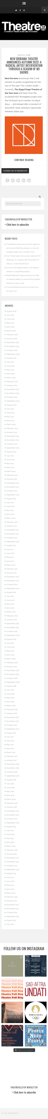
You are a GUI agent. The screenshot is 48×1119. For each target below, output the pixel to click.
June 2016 (10, 788)
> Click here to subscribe (17, 224)
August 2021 (11, 545)
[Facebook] (20, 10)
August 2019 (11, 639)
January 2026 (11, 339)
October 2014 (11, 866)
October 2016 (11, 772)
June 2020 (10, 600)
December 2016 (12, 764)
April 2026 (10, 327)
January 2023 (11, 479)
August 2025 (11, 358)
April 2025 (10, 374)
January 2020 (11, 620)
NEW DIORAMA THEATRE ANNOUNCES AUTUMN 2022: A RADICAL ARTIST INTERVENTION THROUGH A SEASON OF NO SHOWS (24, 65)
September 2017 (12, 729)
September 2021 (12, 542)
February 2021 (11, 569)
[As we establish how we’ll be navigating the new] (12, 989)
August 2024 (11, 405)
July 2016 (10, 784)
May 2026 (10, 323)
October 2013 (11, 912)
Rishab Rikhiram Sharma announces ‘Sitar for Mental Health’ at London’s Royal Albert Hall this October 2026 (23, 279)
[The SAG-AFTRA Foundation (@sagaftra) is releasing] (36, 989)
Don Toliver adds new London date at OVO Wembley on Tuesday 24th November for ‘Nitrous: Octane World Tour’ (23, 260)
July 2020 (10, 596)
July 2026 (10, 315)
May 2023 (10, 463)
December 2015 (12, 811)
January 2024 (11, 432)
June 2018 (10, 694)
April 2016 (10, 795)
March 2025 (11, 378)
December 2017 (12, 717)
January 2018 (11, 713)
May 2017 (10, 745)
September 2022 (12, 495)
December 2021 (12, 530)
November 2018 (12, 674)
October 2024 (11, 397)
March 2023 (11, 471)
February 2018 (12, 709)
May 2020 (10, 604)
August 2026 (11, 311)
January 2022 (11, 526)
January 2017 (11, 760)
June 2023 (10, 460)
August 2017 (11, 733)
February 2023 (12, 475)
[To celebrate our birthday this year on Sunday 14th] (12, 1035)
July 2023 (10, 456)
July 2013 (10, 924)
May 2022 (10, 510)
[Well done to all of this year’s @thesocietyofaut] (36, 1035)
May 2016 (10, 791)
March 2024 (11, 424)
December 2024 (12, 389)
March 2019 (11, 659)
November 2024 (12, 393)
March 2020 (11, 612)
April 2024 (10, 421)
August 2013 (11, 920)
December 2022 (12, 483)
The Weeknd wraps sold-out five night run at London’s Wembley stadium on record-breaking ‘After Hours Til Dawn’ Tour (23, 248)
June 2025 (10, 366)
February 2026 (12, 335)
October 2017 (11, 725)
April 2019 (10, 655)
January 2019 (11, 667)
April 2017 (10, 749)
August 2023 (11, 452)
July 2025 (10, 362)
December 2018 (12, 670)
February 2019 (12, 663)
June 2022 (10, 506)
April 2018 (10, 702)
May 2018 (10, 698)
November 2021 (12, 534)
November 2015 (12, 815)
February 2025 (12, 382)
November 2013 (12, 909)
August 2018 (11, 686)
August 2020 (11, 592)
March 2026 (11, 331)
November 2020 (12, 581)
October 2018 (11, 678)
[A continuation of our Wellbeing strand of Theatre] (36, 966)
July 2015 (10, 831)
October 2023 (11, 444)
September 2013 (12, 916)
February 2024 (12, 428)
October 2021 (11, 538)
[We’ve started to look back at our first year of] (12, 1012)
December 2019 (12, 624)
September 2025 (12, 354)
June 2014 (10, 881)
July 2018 (10, 690)
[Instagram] (24, 10)
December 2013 (12, 905)
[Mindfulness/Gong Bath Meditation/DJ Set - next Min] (12, 966)
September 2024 (13, 401)
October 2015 (11, 819)
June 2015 (10, 834)
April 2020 (10, 608)
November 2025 (12, 346)
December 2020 (12, 577)
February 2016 (12, 803)
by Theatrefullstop (21, 171)
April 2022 (10, 514)
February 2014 (12, 897)
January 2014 (11, 901)
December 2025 (12, 342)
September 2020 (13, 588)
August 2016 (11, 780)
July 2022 (10, 503)
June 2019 (10, 647)
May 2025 (10, 370)
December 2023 (12, 436)
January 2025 (11, 385)
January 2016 (11, 807)
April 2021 (10, 561)
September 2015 (12, 823)
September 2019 (12, 635)
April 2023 (10, 467)
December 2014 (12, 858)
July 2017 (10, 737)
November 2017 (12, 721)
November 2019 (12, 628)
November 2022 (12, 487)
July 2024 (10, 409)
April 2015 (10, 842)
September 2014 (12, 870)
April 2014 (10, 889)
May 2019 (10, 651)
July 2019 (10, 643)
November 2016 (12, 768)
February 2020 (12, 616)
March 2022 (11, 518)
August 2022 (11, 499)
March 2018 (10, 706)
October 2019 (11, 631)
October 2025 (11, 350)
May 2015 (10, 838)
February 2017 (11, 756)
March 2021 (10, 565)
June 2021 (10, 553)
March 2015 (10, 846)
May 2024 (10, 417)
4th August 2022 (8, 171)
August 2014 (11, 873)
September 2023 (12, 448)
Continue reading (24, 160)
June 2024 (10, 413)
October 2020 (11, 584)
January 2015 (11, 854)
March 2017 (10, 752)
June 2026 (10, 319)
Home (28, 55)
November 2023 (12, 440)
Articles (21, 55)
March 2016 (11, 799)
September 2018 (12, 682)
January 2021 (11, 573)
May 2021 (10, 557)
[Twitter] (16, 10)
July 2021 (10, 549)
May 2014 (10, 885)
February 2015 (11, 850)
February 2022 (12, 522)
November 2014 (12, 862)
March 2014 (10, 893)
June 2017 (10, 741)
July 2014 (10, 877)
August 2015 (11, 827)
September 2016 (12, 776)
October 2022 (11, 491)
